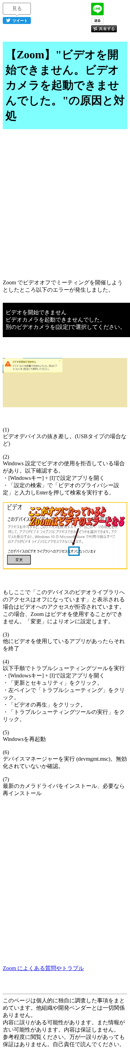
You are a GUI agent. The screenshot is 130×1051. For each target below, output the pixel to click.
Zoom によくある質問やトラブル (43, 968)
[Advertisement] (65, 208)
